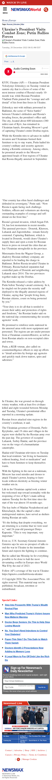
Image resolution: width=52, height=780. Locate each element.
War (22, 24)
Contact (8, 750)
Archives (41, 750)
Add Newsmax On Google (16, 56)
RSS (33, 750)
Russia (9, 24)
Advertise (18, 750)
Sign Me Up (41, 687)
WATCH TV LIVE (17, 2)
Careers (8, 754)
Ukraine (17, 24)
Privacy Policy (20, 754)
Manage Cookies (29, 759)
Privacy (6, 691)
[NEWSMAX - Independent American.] (26, 9)
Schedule (28, 733)
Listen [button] (5, 733)
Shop (27, 750)
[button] (46, 9)
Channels (16, 733)
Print (6, 61)
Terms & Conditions (38, 754)
